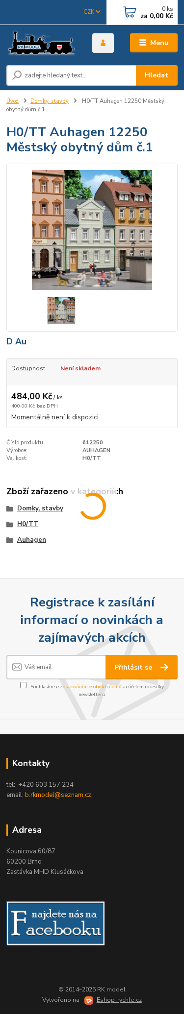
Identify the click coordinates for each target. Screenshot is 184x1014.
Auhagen (31, 539)
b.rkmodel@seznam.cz (58, 795)
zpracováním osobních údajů (90, 686)
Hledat (156, 75)
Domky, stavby (49, 101)
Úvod (12, 101)
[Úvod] (42, 43)
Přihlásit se (134, 667)
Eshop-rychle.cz (119, 1000)
